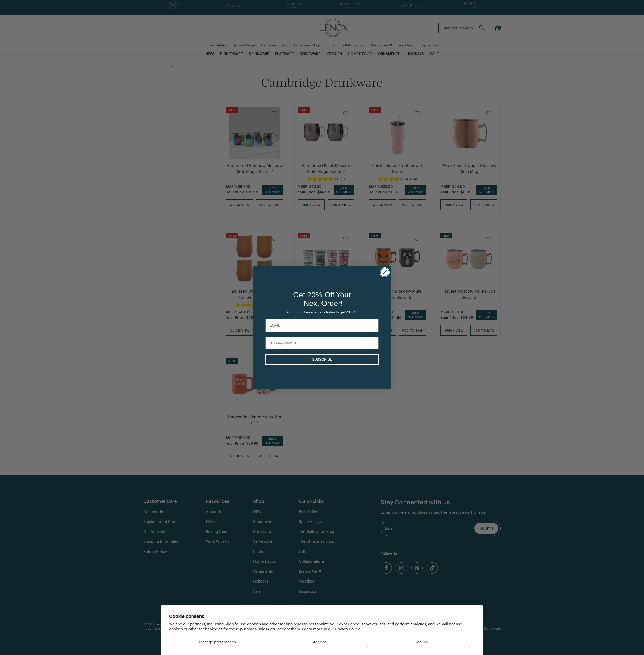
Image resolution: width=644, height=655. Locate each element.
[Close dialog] (384, 272)
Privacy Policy (347, 629)
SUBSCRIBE (322, 359)
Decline (421, 642)
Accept (319, 642)
